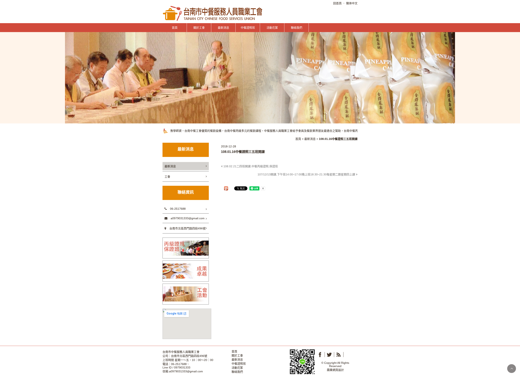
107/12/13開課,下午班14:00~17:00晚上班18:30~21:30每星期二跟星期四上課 (307, 174)
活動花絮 (272, 27)
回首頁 (337, 3)
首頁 (175, 27)
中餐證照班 (248, 27)
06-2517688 (176, 208)
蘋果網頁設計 (335, 370)
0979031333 (182, 367)
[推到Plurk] (226, 188)
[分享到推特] (329, 354)
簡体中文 (352, 3)
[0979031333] (302, 361)
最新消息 (223, 27)
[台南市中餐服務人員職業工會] (212, 13)
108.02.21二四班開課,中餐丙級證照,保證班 (250, 166)
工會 (167, 176)
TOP (511, 368)
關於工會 (199, 27)
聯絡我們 (296, 27)
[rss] (338, 354)
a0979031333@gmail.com (186, 218)
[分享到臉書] (319, 354)
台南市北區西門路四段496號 (186, 228)
